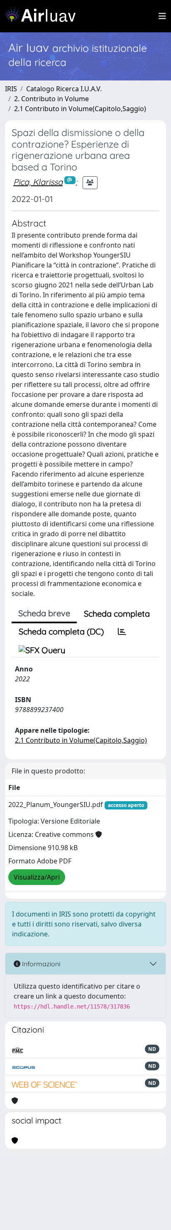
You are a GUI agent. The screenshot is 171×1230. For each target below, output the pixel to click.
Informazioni (40, 964)
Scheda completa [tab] (117, 613)
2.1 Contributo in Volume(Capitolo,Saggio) (80, 108)
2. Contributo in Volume (51, 98)
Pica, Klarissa (38, 182)
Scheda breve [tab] (44, 613)
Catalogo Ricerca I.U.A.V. (64, 88)
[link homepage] (43, 16)
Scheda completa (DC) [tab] (61, 631)
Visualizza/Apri (37, 877)
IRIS (11, 88)
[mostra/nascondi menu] (162, 16)
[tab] (122, 631)
